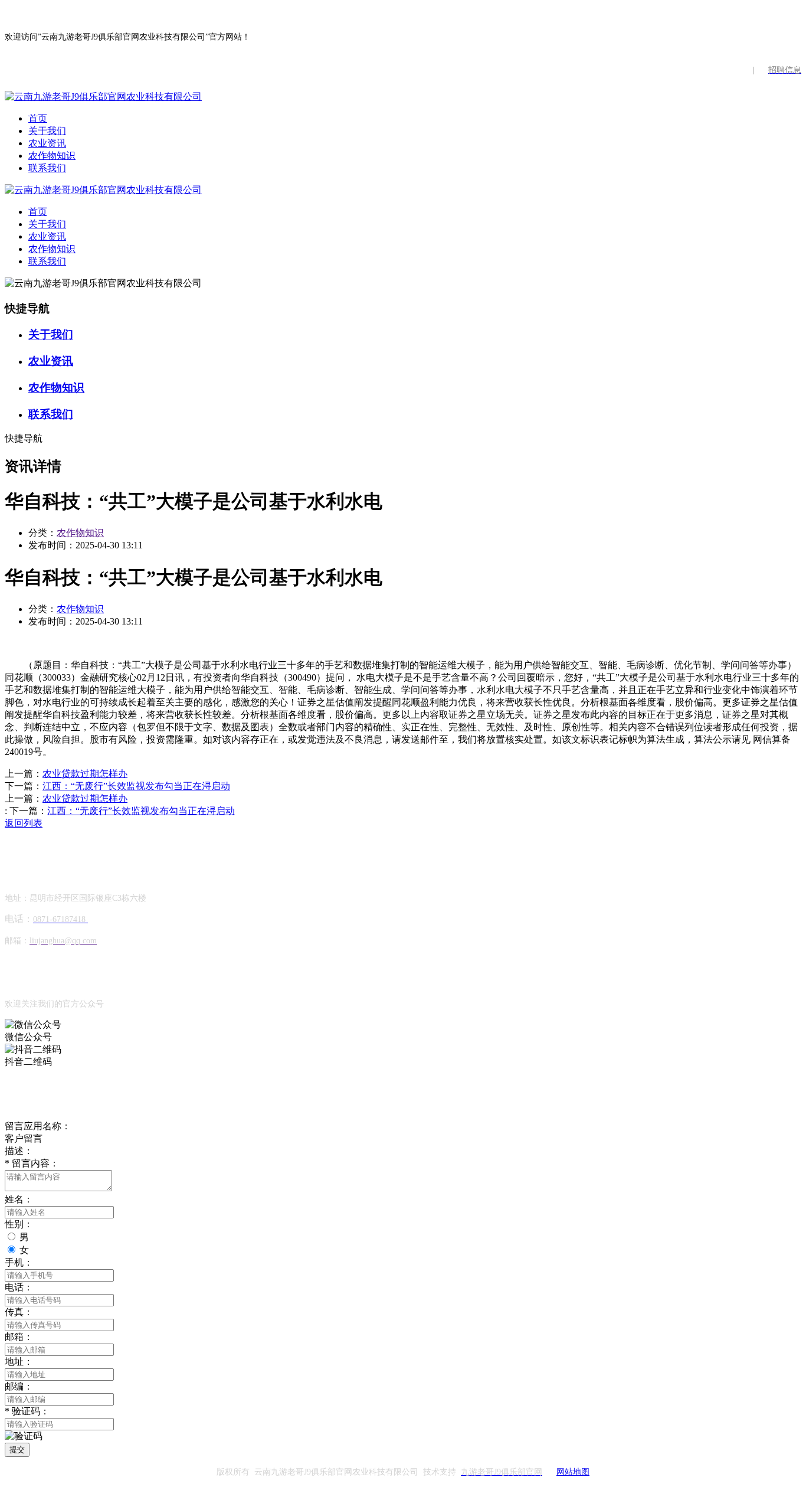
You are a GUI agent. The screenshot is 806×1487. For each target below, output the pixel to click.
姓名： (19, 1199)
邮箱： (19, 1337)
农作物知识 (52, 156)
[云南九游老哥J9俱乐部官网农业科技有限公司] (103, 96)
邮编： (19, 1386)
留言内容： (32, 1163)
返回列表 (23, 823)
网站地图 (572, 1472)
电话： (19, 1287)
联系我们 (47, 168)
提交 (17, 1449)
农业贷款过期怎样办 (84, 774)
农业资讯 (47, 143)
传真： (19, 1312)
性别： (19, 1224)
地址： (19, 1362)
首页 (37, 118)
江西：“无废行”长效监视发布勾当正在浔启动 (136, 786)
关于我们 (47, 131)
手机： (19, 1262)
